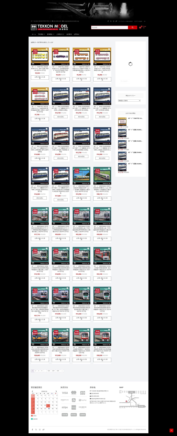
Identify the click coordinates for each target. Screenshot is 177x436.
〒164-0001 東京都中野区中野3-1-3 (41, 21)
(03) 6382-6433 (95, 393)
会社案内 (69, 34)
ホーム (34, 34)
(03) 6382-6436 (95, 396)
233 (49, 371)
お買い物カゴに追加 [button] (40, 77)
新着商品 (49, 34)
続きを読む (60, 116)
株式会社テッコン (131, 429)
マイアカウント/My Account (125, 21)
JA (144, 21)
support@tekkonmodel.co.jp (71, 21)
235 (58, 371)
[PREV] (32, 391)
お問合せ (76, 34)
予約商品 (40, 34)
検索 (132, 27)
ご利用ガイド (60, 34)
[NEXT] (56, 391)
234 (53, 371)
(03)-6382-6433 (57, 21)
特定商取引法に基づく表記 (114, 429)
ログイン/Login (138, 21)
